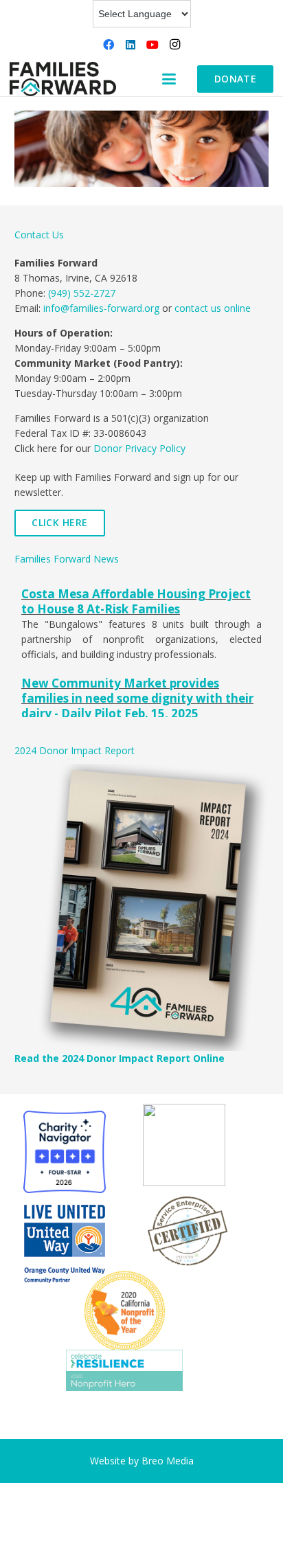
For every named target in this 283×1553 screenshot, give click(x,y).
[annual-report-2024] (141, 907)
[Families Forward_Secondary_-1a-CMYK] (63, 79)
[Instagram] (174, 45)
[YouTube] (152, 45)
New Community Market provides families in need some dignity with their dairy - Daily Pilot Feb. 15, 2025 (137, 698)
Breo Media (168, 1460)
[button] (169, 79)
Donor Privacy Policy (139, 448)
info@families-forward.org (101, 308)
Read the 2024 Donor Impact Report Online (119, 1058)
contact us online (212, 308)
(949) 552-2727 (81, 292)
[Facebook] (109, 45)
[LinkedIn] (131, 45)
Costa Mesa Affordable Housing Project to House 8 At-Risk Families (136, 601)
